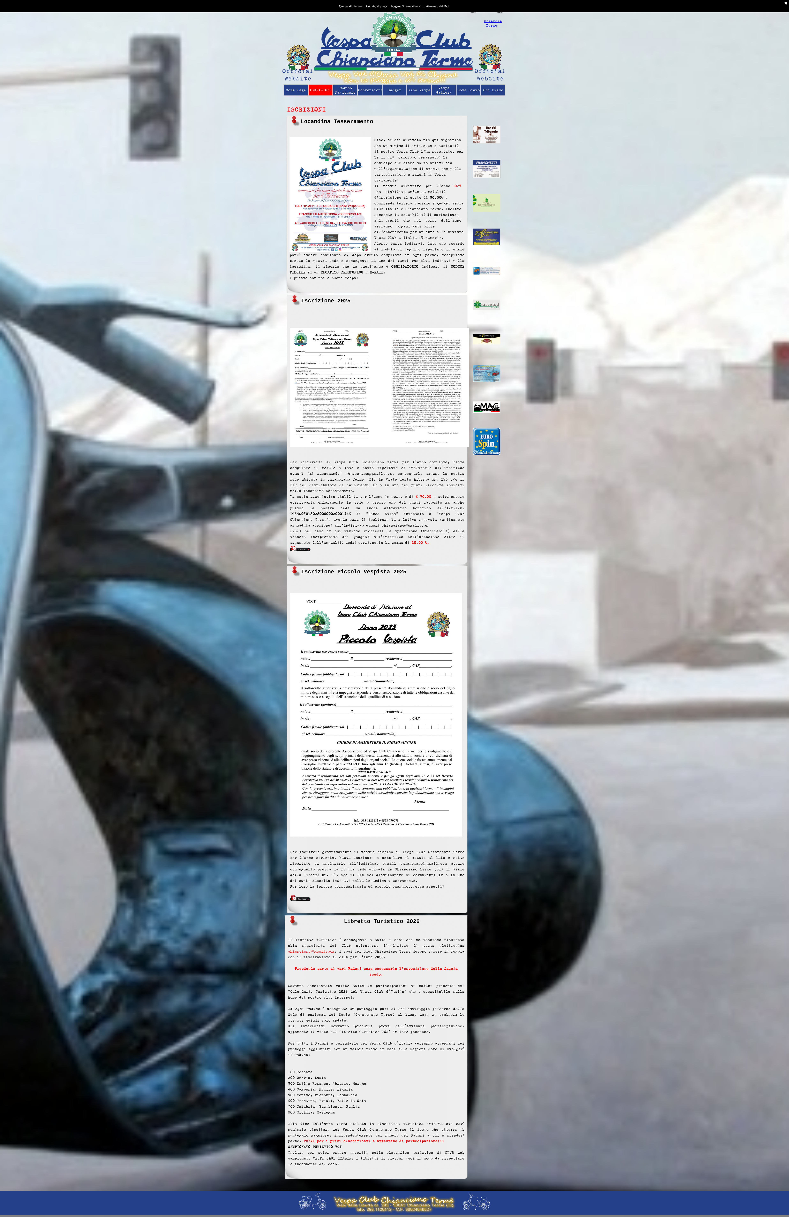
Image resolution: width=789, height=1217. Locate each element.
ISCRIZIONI (320, 90)
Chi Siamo (493, 90)
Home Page (296, 90)
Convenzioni (370, 90)
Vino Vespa (419, 90)
